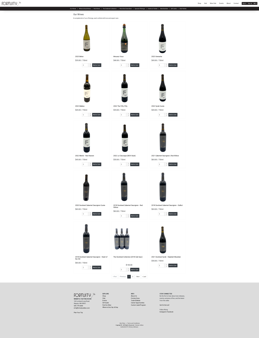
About (229, 3)
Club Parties (182, 8)
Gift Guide (105, 303)
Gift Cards (174, 8)
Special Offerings (140, 8)
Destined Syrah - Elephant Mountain (166, 257)
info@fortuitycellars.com (82, 308)
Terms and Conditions (133, 323)
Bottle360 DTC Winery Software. (129, 327)
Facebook (170, 312)
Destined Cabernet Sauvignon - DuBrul (167, 205)
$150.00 (129, 265)
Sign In (244, 3)
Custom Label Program (138, 305)
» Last (144, 276)
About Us (134, 296)
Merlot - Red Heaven (84, 156)
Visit (205, 3)
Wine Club (213, 3)
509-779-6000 (78, 306)
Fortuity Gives (135, 298)
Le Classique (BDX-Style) (124, 156)
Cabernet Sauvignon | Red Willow (165, 156)
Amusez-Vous (118, 56)
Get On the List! (164, 305)
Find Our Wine (106, 305)
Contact (236, 3)
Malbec (80, 106)
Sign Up (250, 3)
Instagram (163, 312)
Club (103, 298)
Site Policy (122, 323)
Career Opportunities (137, 303)
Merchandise (164, 8)
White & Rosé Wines (85, 8)
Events (221, 3)
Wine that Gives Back (125, 8)
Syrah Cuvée (157, 106)
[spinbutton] (85, 65)
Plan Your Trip (78, 312)
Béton (79, 56)
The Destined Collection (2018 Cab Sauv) (127, 257)
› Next (138, 276)
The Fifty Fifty (120, 106)
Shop (199, 3)
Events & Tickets (152, 8)
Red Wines (97, 8)
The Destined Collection (110, 8)
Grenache (156, 56)
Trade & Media (135, 300)
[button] (89, 64)
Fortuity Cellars (139, 325)
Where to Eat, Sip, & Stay (110, 307)
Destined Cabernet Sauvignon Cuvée (90, 205)
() (256, 3)
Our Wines (73, 8)
